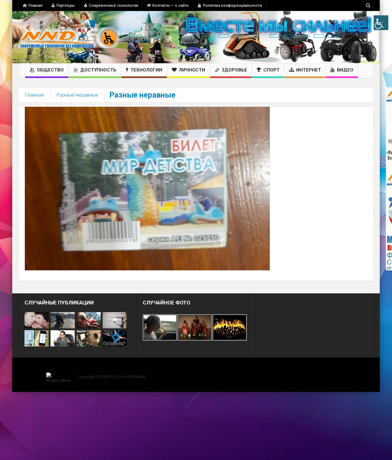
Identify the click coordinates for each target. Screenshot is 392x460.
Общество (50, 70)
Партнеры (65, 5)
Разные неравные (77, 95)
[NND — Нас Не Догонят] (68, 37)
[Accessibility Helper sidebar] (381, 22)
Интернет (308, 70)
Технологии (146, 70)
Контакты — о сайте (170, 5)
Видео (345, 70)
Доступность (98, 70)
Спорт (271, 70)
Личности (192, 70)
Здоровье (234, 70)
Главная (35, 5)
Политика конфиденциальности (232, 5)
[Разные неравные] (147, 188)
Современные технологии (113, 5)
